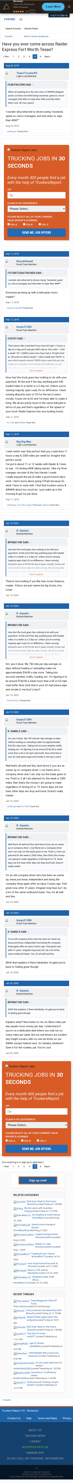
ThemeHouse (56, 1476)
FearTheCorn (13, 700)
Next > (47, 56)
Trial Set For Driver (36, 1333)
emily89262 (35, 1346)
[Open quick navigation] (65, 36)
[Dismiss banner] (69, 7)
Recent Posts (31, 28)
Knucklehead (24, 261)
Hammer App (35, 1453)
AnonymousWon (43, 1237)
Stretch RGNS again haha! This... (43, 1317)
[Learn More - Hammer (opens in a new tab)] (36, 6)
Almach (30, 1313)
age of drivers (37, 1343)
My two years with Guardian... (39, 1208)
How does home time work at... (43, 1263)
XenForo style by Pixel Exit (36, 1472)
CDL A (13, 224)
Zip (9, 189)
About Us (35, 1430)
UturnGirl (31, 1204)
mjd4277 (31, 1336)
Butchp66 (33, 1273)
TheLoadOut (19, 1306)
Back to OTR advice (38, 1270)
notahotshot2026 (22, 1368)
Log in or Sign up (59, 15)
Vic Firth (10, 423)
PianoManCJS (39, 1217)
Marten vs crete (43, 1244)
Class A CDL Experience (22, 203)
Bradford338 (19, 1378)
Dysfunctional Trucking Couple (42, 1382)
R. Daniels (22, 530)
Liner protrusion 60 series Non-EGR (43, 1310)
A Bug (27, 1211)
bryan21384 (24, 326)
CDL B (29, 224)
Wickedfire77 (38, 1256)
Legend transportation (46, 1234)
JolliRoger (11, 131)
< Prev (6, 56)
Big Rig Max (23, 441)
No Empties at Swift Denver (46, 1214)
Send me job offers (36, 232)
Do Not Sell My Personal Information (35, 1458)
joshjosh (31, 1320)
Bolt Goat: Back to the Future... (42, 1201)
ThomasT (32, 1266)
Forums (9, 19)
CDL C (44, 224)
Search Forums (13, 28)
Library (35, 1441)
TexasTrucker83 (26, 73)
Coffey (22, 423)
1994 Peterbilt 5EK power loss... (44, 1353)
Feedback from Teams (43, 1253)
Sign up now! (38, 1180)
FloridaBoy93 (20, 1230)
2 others (45, 505)
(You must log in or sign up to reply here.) (23, 1162)
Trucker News (35, 1436)
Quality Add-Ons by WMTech (36, 1474)
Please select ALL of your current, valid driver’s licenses (30, 218)
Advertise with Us (35, 1447)
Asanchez (33, 1356)
